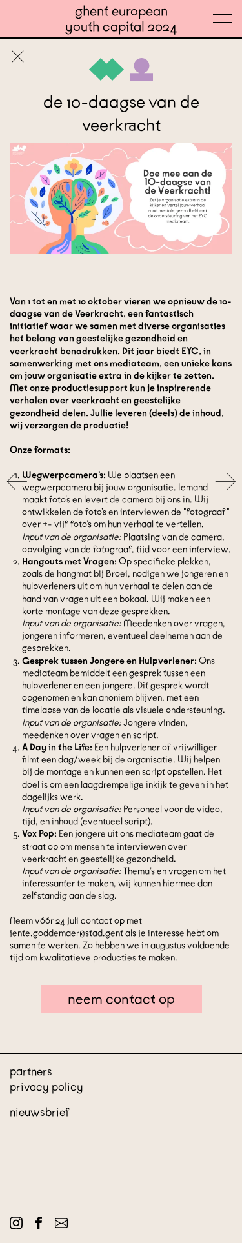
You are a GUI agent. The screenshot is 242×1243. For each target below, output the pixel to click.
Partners (31, 1071)
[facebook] (38, 1225)
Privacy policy (46, 1087)
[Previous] (16, 482)
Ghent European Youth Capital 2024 (121, 18)
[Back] (18, 57)
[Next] (225, 482)
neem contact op (121, 999)
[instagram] (16, 1225)
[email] (61, 1225)
